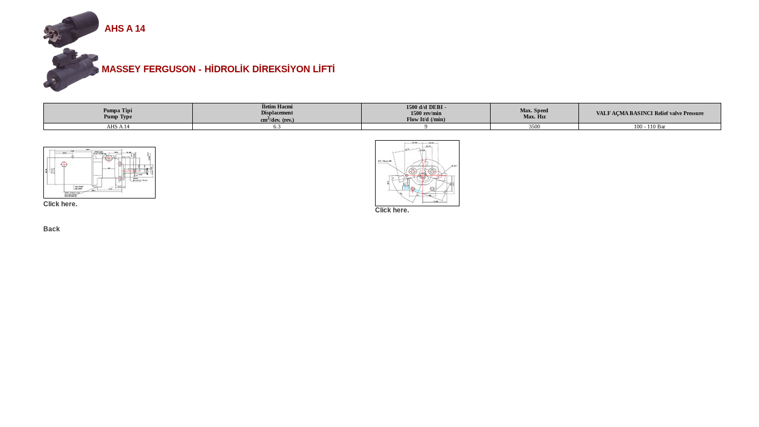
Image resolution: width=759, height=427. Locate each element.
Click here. (60, 204)
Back (51, 229)
